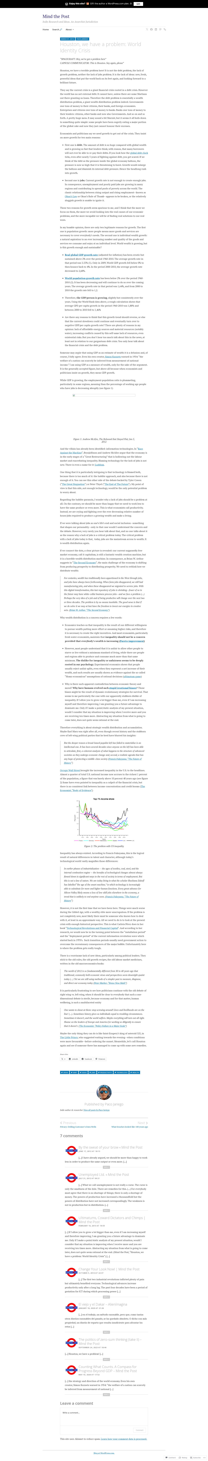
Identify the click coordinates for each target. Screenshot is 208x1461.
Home (46, 29)
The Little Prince (69, 1037)
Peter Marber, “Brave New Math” (110, 983)
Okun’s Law (71, 196)
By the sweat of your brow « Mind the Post (111, 1147)
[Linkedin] (155, 28)
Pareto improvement (132, 641)
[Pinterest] (160, 28)
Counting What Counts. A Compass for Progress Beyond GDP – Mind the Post (108, 1368)
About (69, 29)
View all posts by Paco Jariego (96, 1110)
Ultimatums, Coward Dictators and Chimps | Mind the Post (112, 1219)
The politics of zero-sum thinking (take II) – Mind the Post (110, 1341)
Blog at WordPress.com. (104, 1453)
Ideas (84, 1073)
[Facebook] (151, 28)
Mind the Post (56, 16)
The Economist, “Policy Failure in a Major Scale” (102, 1025)
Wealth (136, 1073)
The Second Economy (84, 562)
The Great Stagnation (73, 484)
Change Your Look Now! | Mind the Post (109, 1269)
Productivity (106, 1073)
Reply (106, 1167)
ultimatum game (132, 676)
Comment (139, 1430)
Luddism (99, 464)
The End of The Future (116, 484)
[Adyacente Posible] (164, 28)
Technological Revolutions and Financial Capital (92, 928)
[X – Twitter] (147, 28)
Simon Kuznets (113, 356)
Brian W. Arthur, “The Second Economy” (89, 610)
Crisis (65, 1073)
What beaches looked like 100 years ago (129, 1124)
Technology (122, 1073)
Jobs (93, 1073)
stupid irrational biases (122, 687)
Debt (75, 1073)
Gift (138, 4)
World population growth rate (82, 278)
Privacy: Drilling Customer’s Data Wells (78, 1124)
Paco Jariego (82, 39)
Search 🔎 (57, 29)
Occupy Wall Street (70, 770)
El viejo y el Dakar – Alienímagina (103, 1304)
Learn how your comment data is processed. (124, 1438)
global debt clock (139, 152)
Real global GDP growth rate (81, 254)
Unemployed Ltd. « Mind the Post (104, 1174)
